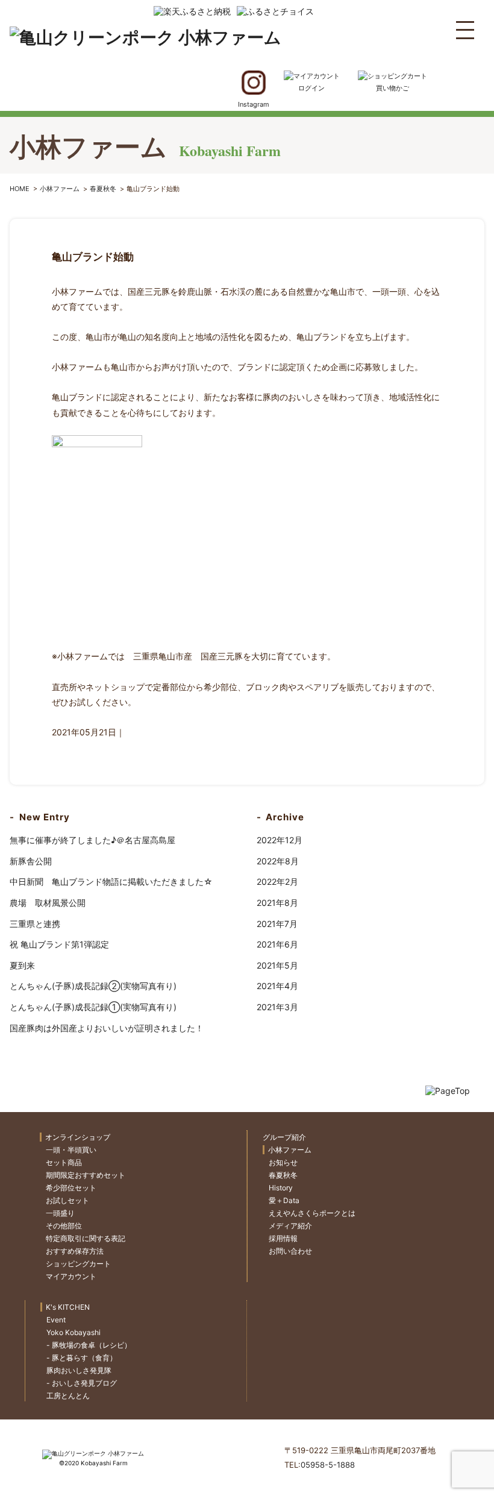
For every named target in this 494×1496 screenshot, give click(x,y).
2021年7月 (277, 924)
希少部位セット (71, 1187)
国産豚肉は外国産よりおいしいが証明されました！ (107, 1028)
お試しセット (67, 1200)
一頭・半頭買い (71, 1149)
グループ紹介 (284, 1137)
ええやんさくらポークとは (312, 1213)
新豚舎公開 (31, 861)
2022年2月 (277, 881)
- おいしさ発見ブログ (81, 1383)
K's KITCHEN (68, 1307)
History (281, 1187)
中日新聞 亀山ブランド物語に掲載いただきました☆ (111, 881)
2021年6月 (277, 944)
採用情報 (283, 1238)
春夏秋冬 (103, 188)
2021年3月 (277, 1007)
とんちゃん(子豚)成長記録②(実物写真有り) (93, 986)
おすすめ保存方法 (75, 1251)
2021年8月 (277, 902)
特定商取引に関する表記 (85, 1238)
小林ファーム (60, 188)
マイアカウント (71, 1276)
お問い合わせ (290, 1251)
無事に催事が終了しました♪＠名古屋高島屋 (92, 840)
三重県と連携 (35, 924)
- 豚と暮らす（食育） (81, 1357)
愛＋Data (284, 1200)
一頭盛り (60, 1213)
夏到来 (22, 965)
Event (56, 1319)
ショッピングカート (78, 1263)
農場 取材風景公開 (48, 902)
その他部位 (64, 1225)
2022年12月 (279, 840)
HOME (20, 188)
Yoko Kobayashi (73, 1332)
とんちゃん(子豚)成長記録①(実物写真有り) (93, 1007)
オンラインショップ (77, 1137)
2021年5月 (277, 965)
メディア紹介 (290, 1225)
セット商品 (64, 1162)
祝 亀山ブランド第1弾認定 (59, 944)
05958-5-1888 (328, 1464)
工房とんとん (68, 1395)
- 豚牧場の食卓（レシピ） (88, 1345)
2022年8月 (278, 861)
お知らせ (283, 1162)
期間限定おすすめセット (85, 1175)
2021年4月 (277, 986)
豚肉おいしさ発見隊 (78, 1370)
